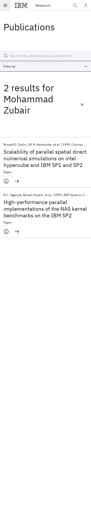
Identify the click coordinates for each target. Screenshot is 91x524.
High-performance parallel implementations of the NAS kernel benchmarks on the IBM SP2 (45, 209)
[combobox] (45, 66)
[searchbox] (45, 55)
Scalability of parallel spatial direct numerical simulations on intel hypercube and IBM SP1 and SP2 (45, 158)
